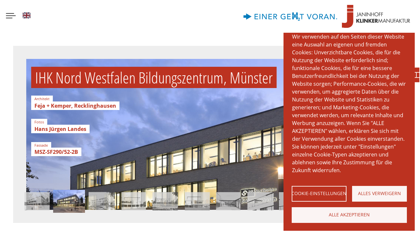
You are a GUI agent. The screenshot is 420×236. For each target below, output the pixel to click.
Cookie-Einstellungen (319, 193)
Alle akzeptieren (349, 214)
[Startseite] (376, 16)
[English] (27, 16)
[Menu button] (11, 16)
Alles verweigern (379, 193)
